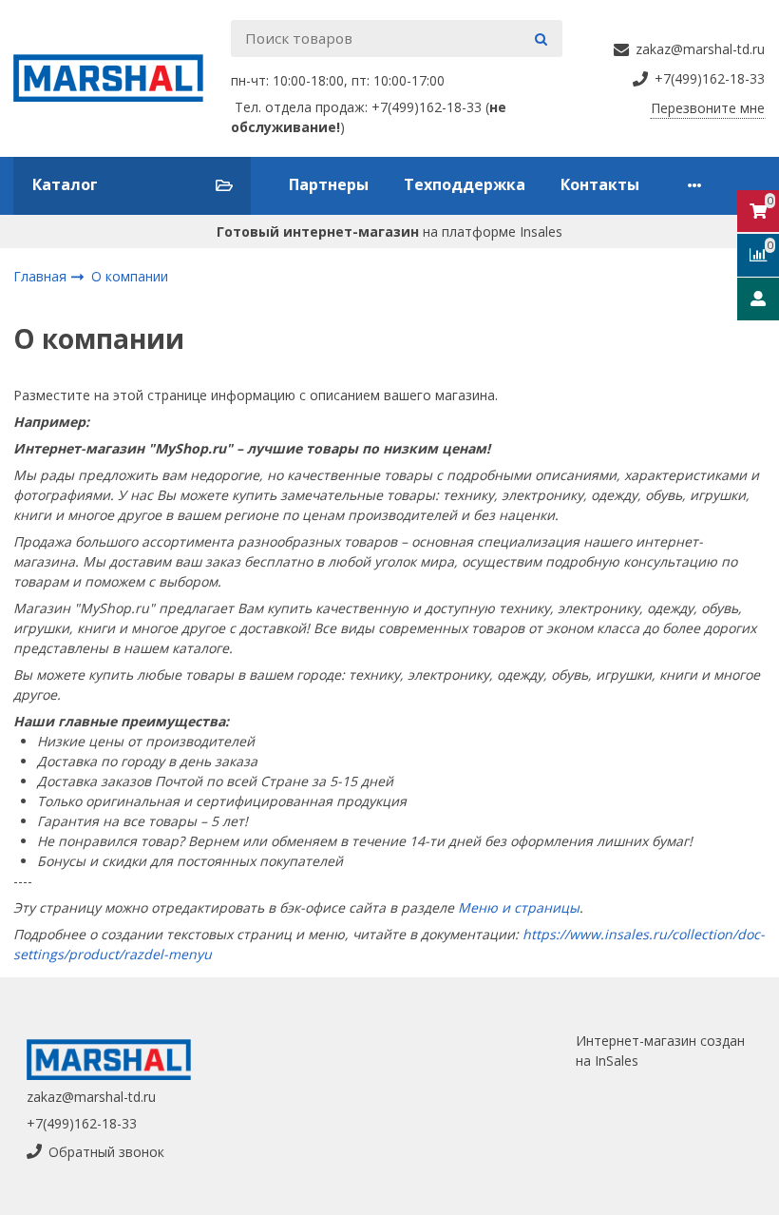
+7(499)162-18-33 (82, 1123)
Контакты (599, 184)
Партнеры (329, 184)
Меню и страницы (519, 907)
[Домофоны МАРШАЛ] (115, 78)
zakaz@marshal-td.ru (91, 1097)
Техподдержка (464, 184)
